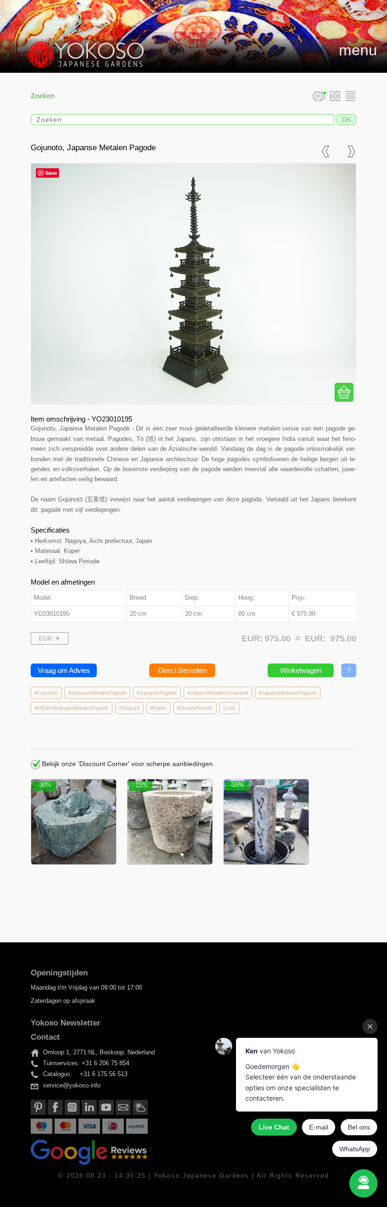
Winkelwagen (300, 670)
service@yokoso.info (72, 1085)
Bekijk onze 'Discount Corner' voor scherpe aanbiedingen (126, 763)
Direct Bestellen (182, 670)
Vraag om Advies (64, 670)
